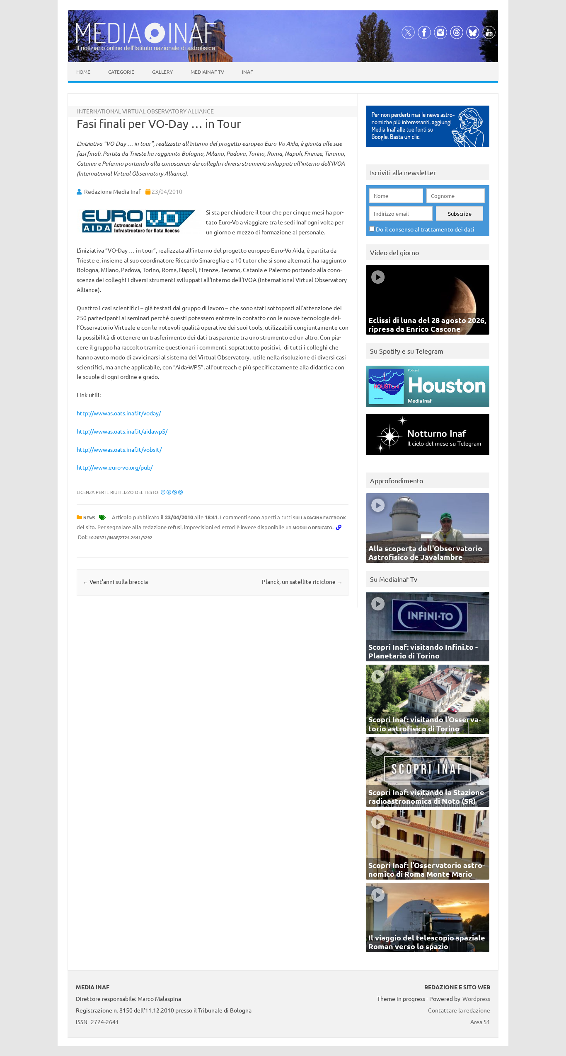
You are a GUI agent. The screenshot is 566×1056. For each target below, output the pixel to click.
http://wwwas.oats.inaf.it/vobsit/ (119, 449)
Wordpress (476, 998)
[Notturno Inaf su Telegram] (427, 456)
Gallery (162, 71)
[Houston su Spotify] (427, 408)
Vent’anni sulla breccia (115, 581)
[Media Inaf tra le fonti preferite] (427, 148)
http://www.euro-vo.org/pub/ (114, 467)
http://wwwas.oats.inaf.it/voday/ (119, 413)
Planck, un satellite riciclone (302, 581)
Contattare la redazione (459, 1010)
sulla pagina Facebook (319, 517)
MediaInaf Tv (207, 71)
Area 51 (480, 1021)
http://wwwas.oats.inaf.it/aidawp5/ (122, 431)
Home (83, 71)
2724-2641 (105, 1021)
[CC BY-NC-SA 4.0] (172, 492)
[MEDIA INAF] (146, 42)
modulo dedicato (312, 527)
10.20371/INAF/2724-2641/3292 (120, 537)
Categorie (121, 71)
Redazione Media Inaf (112, 191)
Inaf (247, 71)
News (89, 517)
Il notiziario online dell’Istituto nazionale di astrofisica (145, 47)
